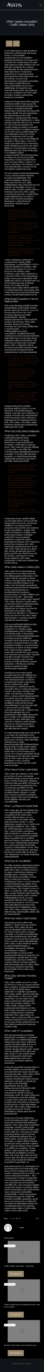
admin (21, 1227)
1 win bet (24, 328)
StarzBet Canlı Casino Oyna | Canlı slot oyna (20, 1345)
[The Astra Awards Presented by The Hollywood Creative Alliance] (22, 5)
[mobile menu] (41, 5)
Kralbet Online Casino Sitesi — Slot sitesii (18, 1266)
